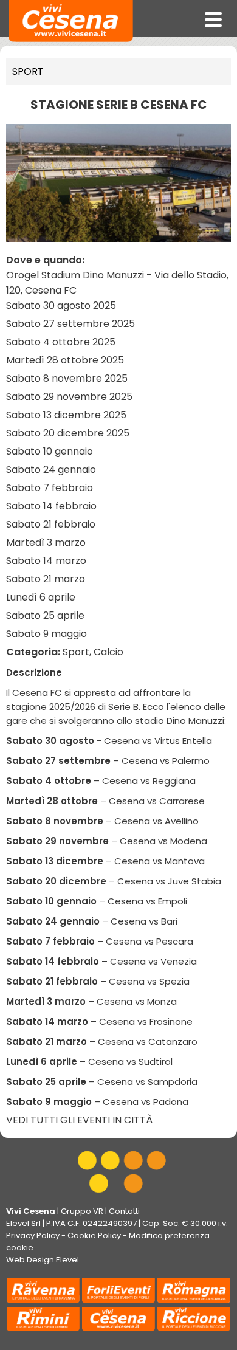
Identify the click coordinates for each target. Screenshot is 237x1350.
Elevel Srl (23, 1223)
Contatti (124, 1211)
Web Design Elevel (42, 1260)
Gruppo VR (82, 1211)
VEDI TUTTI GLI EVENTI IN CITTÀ (79, 1120)
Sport (28, 71)
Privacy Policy (33, 1235)
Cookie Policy (94, 1235)
